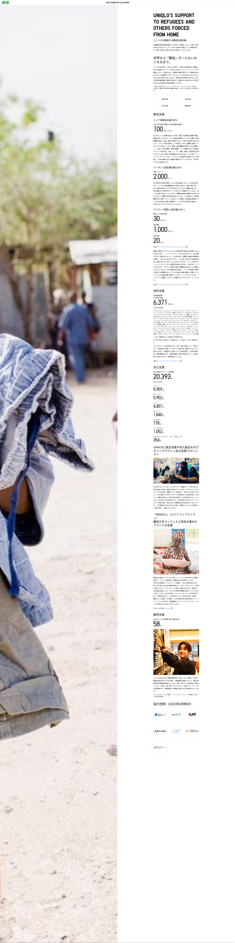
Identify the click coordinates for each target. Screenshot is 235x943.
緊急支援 (165, 99)
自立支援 (165, 106)
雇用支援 (188, 106)
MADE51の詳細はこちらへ (162, 608)
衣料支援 (188, 99)
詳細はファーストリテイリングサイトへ (166, 361)
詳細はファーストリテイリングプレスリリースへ (169, 247)
